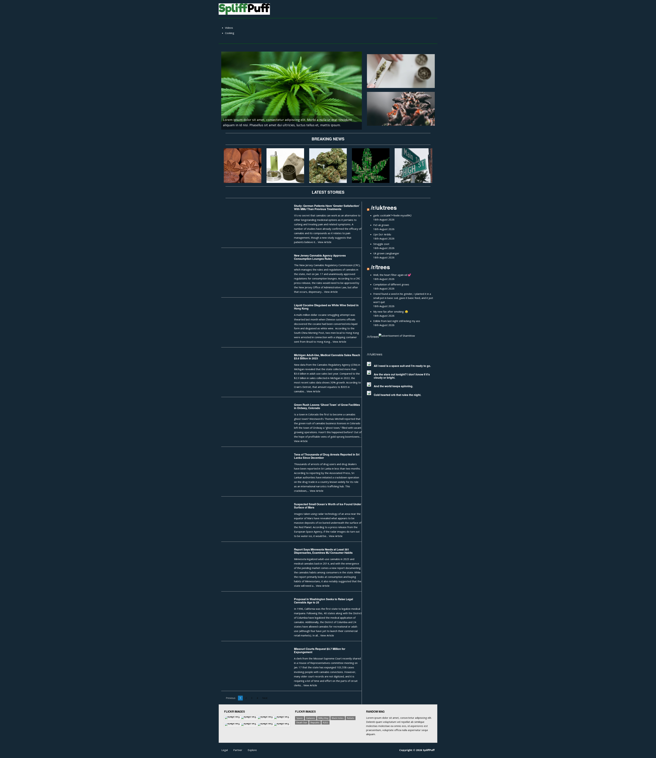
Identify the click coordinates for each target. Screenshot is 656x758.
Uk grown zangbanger (386, 253)
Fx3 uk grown (381, 225)
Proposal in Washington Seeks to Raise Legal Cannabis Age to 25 (323, 600)
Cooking (229, 33)
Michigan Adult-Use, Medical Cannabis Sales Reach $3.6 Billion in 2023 (327, 356)
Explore (252, 750)
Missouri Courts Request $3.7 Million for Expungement (319, 650)
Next (265, 698)
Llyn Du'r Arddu (382, 234)
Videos (229, 27)
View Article (324, 242)
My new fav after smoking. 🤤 (390, 311)
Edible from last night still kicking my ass (396, 321)
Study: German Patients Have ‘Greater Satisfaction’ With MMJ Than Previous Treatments (327, 207)
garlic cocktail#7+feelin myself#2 (392, 215)
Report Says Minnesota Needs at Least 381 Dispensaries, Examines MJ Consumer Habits (323, 551)
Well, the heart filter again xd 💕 (392, 275)
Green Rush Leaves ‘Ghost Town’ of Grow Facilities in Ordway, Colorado (327, 406)
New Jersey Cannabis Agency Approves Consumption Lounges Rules (320, 257)
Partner (237, 750)
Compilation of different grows (391, 284)
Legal (224, 750)
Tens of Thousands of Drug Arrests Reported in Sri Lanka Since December (326, 456)
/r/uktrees (384, 207)
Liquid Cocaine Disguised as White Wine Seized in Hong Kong (326, 306)
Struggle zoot (381, 244)
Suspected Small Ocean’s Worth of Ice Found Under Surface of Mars (327, 505)
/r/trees (380, 267)
